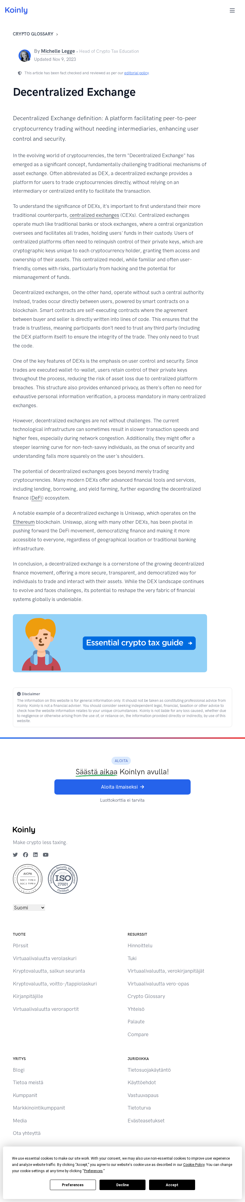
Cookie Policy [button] (193, 1165)
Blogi (18, 1070)
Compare (138, 1034)
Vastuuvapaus (143, 1095)
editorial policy (136, 73)
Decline (122, 1185)
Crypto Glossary (33, 34)
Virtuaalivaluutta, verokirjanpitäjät (166, 971)
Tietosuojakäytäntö (149, 1070)
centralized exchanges (94, 215)
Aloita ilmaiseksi (119, 787)
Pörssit (20, 945)
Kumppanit (25, 1095)
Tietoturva (139, 1108)
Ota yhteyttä (27, 1133)
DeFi (36, 498)
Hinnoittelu (140, 945)
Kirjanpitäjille (28, 996)
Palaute (136, 1022)
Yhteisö (136, 1009)
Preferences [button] (93, 1171)
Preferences (73, 1185)
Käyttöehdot (142, 1082)
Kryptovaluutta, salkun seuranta (49, 971)
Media (20, 1121)
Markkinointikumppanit (39, 1108)
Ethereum (24, 522)
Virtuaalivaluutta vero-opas (158, 984)
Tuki (132, 958)
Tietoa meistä (28, 1082)
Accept (172, 1185)
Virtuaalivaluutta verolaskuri (44, 958)
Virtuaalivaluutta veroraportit (46, 1009)
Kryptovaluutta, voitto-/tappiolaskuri (55, 984)
